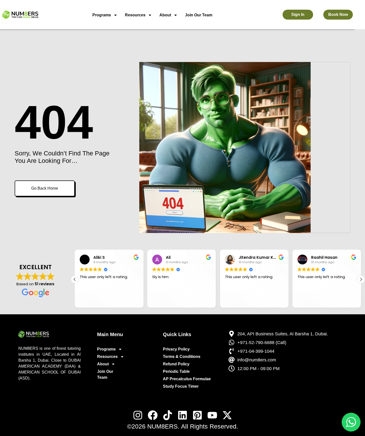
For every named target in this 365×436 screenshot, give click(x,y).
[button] (361, 279)
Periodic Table (176, 371)
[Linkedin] (182, 415)
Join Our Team (198, 15)
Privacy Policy (176, 349)
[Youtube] (212, 415)
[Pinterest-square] (197, 415)
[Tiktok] (168, 415)
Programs (101, 15)
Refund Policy (176, 364)
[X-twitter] (227, 415)
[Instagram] (138, 415)
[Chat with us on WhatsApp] (351, 422)
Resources (135, 15)
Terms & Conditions (181, 356)
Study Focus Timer (181, 386)
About (165, 15)
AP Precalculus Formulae (187, 379)
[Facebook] (153, 415)
